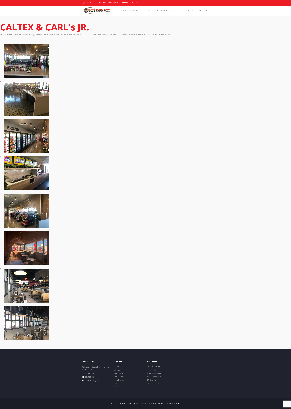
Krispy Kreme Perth (154, 377)
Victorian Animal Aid (154, 367)
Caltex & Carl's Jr (153, 383)
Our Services (147, 11)
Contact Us (202, 11)
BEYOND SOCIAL (173, 404)
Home (124, 11)
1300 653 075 (90, 3)
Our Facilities (162, 11)
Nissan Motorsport (154, 373)
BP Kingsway (151, 380)
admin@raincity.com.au (110, 3)
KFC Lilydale (151, 370)
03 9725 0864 (90, 377)
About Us (134, 11)
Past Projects (177, 11)
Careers (190, 11)
